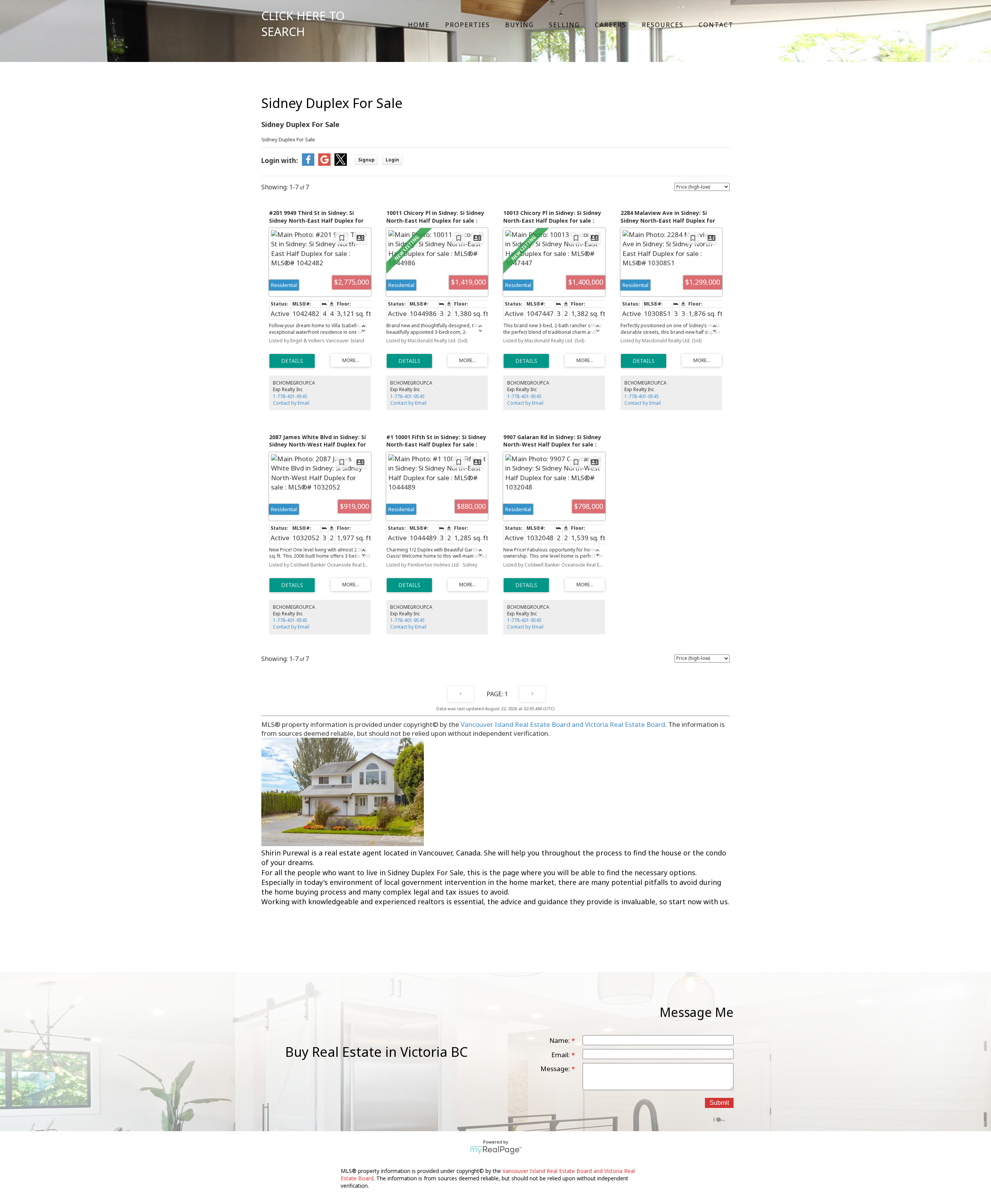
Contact (716, 25)
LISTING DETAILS (292, 361)
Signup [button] (366, 159)
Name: (560, 1040)
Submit (719, 1102)
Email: (561, 1054)
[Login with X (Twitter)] (340, 163)
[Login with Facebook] (308, 163)
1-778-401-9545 (290, 396)
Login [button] (392, 159)
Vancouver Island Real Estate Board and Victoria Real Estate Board (563, 724)
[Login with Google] (324, 163)
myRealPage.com (496, 1150)
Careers (610, 25)
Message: (555, 1068)
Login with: (279, 160)
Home (419, 25)
